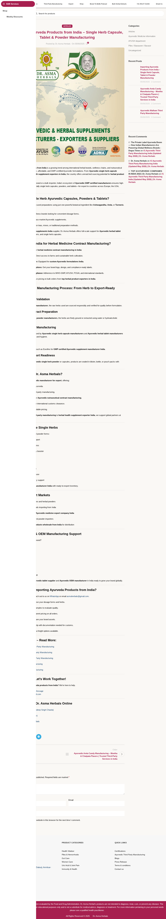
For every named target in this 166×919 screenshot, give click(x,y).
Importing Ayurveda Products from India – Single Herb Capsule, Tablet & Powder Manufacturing (150, 72)
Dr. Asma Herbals (62, 44)
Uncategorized (134, 50)
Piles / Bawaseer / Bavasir (139, 46)
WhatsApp (54, 596)
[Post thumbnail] (133, 74)
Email (70, 800)
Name (12, 800)
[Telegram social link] (38, 736)
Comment (15, 783)
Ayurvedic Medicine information (141, 36)
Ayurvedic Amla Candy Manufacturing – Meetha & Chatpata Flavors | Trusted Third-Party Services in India (151, 94)
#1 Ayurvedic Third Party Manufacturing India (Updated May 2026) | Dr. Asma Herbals (144, 153)
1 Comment (156, 82)
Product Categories (72, 843)
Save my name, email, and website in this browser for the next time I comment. (46, 820)
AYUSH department (136, 41)
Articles (67, 26)
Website (13, 810)
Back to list (67, 754)
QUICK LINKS (121, 843)
